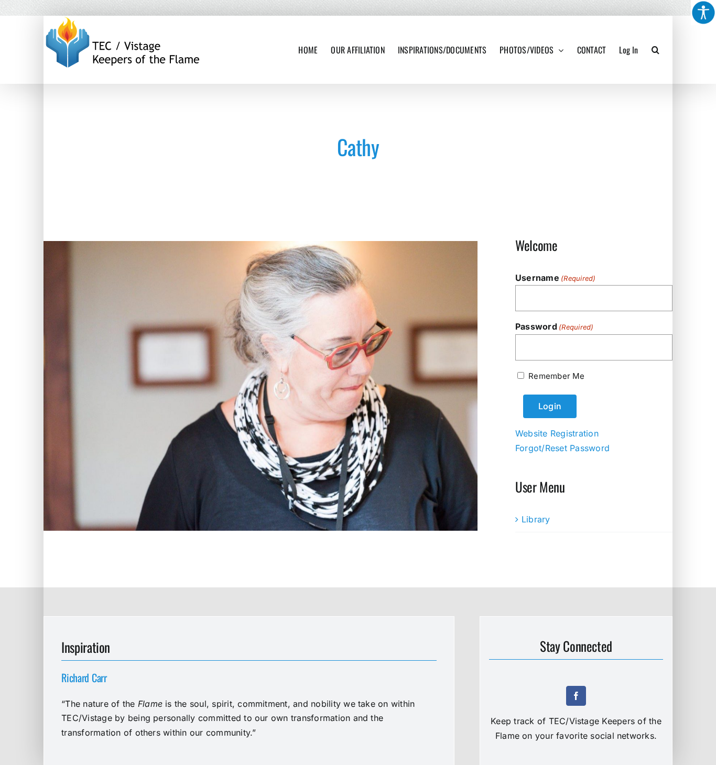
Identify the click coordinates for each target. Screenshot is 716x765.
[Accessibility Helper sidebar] (703, 12)
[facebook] (576, 696)
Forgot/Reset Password (562, 448)
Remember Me (556, 376)
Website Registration (557, 433)
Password (554, 326)
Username (555, 277)
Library (536, 519)
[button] (655, 50)
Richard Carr (83, 677)
